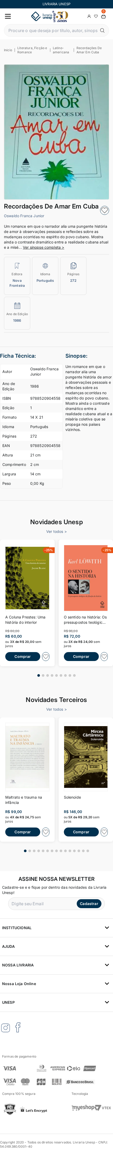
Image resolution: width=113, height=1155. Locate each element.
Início (8, 50)
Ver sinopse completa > (43, 247)
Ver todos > (56, 531)
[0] (103, 16)
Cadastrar (89, 903)
